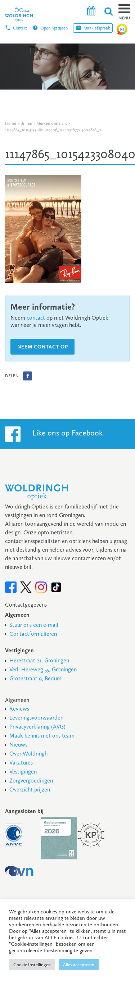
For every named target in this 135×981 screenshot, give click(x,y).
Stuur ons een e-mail (33, 624)
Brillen (26, 123)
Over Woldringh (28, 753)
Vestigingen (23, 771)
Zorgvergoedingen (31, 780)
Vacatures (21, 762)
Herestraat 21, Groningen (39, 660)
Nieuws (18, 744)
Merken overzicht (51, 123)
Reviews (19, 708)
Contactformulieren (33, 633)
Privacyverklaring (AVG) (37, 726)
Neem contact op (42, 347)
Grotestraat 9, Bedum (35, 678)
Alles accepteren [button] (78, 964)
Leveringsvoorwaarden (36, 717)
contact (36, 317)
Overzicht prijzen (29, 789)
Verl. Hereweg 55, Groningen (43, 669)
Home (10, 123)
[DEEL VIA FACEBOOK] (27, 375)
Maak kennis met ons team (42, 735)
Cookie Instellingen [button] (32, 964)
